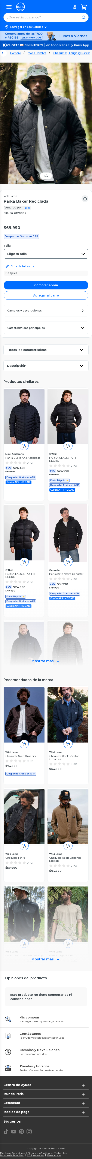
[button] (46, 27)
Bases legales (54, 1155)
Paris (26, 207)
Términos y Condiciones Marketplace (47, 1153)
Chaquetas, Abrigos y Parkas (71, 53)
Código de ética (35, 1155)
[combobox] (46, 254)
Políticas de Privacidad (12, 1155)
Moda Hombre (37, 53)
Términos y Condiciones (12, 1153)
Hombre (15, 53)
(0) (31, 462)
